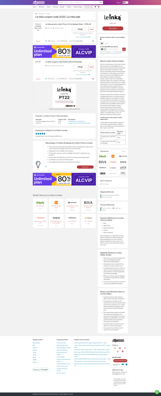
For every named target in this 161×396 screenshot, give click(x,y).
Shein (56, 225)
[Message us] (157, 392)
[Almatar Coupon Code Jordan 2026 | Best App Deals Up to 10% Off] (88, 218)
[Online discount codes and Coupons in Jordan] (36, 13)
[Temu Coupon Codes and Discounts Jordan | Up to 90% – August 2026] (56, 202)
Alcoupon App (89, 7)
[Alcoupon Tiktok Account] (118, 351)
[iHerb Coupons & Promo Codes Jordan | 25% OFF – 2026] (40, 202)
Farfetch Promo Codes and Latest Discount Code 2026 (90, 361)
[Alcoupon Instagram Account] (115, 348)
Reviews (55, 7)
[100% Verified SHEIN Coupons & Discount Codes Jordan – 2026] (56, 218)
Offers (48, 7)
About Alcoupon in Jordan (62, 353)
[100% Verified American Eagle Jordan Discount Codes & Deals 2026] (113, 173)
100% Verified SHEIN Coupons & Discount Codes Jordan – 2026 (92, 359)
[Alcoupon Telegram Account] (123, 351)
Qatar (34, 355)
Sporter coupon (61, 373)
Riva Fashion (88, 210)
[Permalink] (46, 41)
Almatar (88, 223)
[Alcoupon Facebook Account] (125, 348)
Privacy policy (60, 357)
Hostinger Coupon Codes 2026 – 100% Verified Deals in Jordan (92, 349)
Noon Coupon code (62, 366)
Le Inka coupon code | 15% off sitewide (79, 123)
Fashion (69, 7)
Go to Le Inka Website (82, 37)
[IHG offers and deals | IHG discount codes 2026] (123, 173)
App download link (120, 360)
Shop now (85, 167)
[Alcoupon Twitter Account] (120, 348)
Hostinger (72, 210)
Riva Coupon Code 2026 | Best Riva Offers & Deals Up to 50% (91, 352)
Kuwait (35, 348)
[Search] (101, 2)
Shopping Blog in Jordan (63, 348)
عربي (119, 2)
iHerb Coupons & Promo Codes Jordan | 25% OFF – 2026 (90, 343)
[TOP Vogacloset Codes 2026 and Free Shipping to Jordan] (123, 167)
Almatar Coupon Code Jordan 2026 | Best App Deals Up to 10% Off (92, 365)
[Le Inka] (112, 17)
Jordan (34, 360)
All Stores (41, 7)
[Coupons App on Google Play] (95, 6)
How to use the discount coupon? (63, 360)
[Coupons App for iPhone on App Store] (99, 6)
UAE (34, 345)
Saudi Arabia (36, 343)
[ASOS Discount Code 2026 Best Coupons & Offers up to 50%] (102, 173)
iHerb (40, 208)
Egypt (34, 357)
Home (34, 7)
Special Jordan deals (62, 345)
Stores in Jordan (61, 343)
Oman (34, 352)
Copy (91, 29)
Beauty (62, 7)
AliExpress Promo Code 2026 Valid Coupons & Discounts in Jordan (91, 355)
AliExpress (40, 225)
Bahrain (35, 350)
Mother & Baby (78, 7)
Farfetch (72, 223)
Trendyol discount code (63, 364)
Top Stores (104, 151)
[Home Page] (39, 2)
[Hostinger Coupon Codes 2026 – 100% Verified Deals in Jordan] (72, 202)
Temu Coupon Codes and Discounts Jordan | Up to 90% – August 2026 (92, 346)
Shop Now (113, 28)
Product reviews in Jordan (62, 369)
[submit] (124, 49)
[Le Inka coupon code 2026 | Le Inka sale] (64, 95)
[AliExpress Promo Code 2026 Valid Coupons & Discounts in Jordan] (40, 218)
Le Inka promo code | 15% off (76, 121)
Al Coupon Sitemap (62, 350)
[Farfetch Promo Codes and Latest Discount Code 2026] (72, 218)
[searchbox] (78, 2)
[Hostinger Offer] (64, 51)
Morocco (35, 362)
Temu (56, 210)
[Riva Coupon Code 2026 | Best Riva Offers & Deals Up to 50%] (88, 202)
